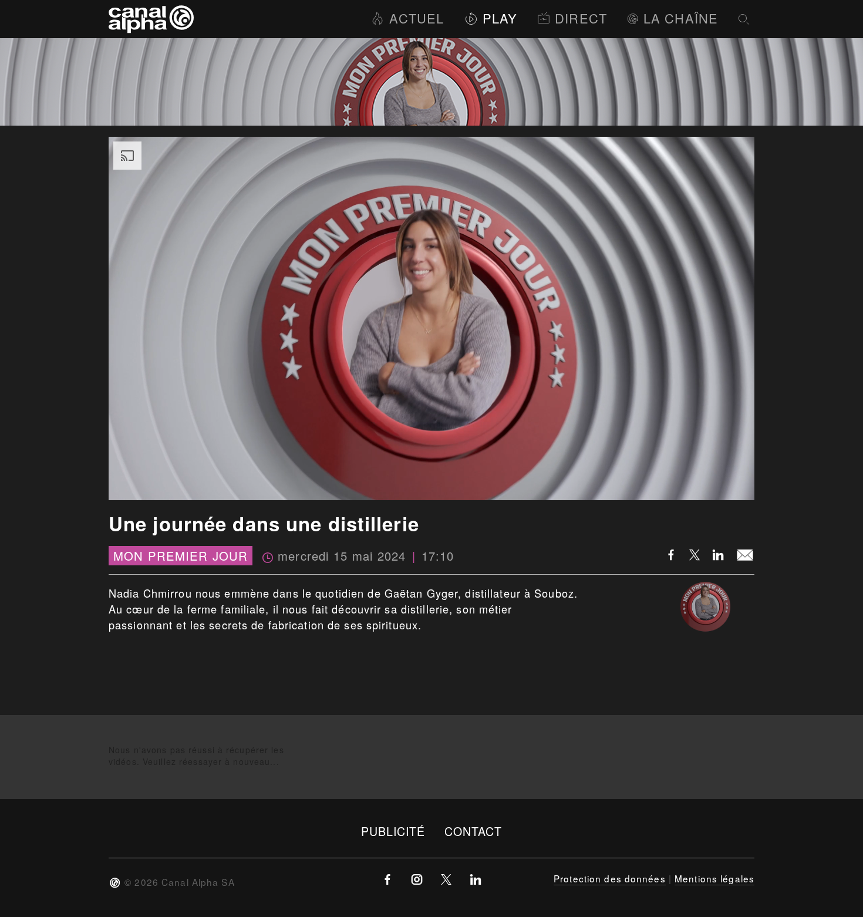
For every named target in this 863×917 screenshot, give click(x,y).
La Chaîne (680, 18)
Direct (581, 18)
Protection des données (610, 878)
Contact (473, 831)
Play (500, 18)
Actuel (416, 18)
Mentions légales (714, 878)
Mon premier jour (180, 555)
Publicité (393, 831)
